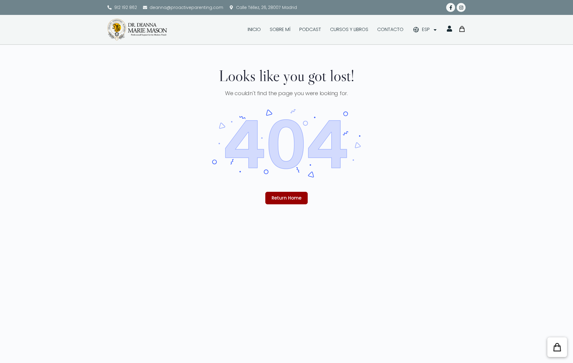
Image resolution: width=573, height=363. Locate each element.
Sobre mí (280, 29)
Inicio (254, 29)
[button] (557, 347)
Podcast (310, 29)
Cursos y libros (349, 29)
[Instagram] (461, 7)
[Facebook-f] (450, 7)
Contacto (390, 29)
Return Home (286, 198)
